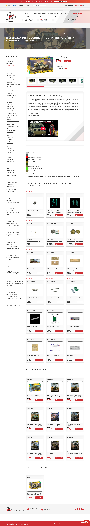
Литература (10, 210)
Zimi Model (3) (10, 132)
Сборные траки (10, 221)
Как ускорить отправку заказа (15, 283)
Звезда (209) (10, 73)
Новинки (9, 63)
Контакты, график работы (13, 305)
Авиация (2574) (10, 68)
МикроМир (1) (10, 161)
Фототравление (11, 217)
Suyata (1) (9, 128)
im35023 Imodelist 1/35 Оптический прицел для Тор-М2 (35, 211)
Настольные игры (11, 240)
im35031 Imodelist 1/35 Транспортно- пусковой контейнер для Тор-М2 (33, 328)
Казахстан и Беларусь (12, 287)
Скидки (9, 277)
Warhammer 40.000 (11, 244)
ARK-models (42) (11, 82)
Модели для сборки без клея (14, 232)
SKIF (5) (8, 146)
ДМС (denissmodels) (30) (13, 126)
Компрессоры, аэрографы (13, 212)
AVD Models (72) (11, 75)
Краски (9, 200)
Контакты (53, 25)
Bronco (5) (9, 102)
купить (68, 61)
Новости (82, 25)
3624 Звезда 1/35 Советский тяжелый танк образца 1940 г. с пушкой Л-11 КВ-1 (34, 397)
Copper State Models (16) (13, 121)
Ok (82, 523)
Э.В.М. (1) (9, 119)
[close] (68, 2)
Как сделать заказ (11, 292)
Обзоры (9, 301)
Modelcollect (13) (11, 113)
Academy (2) (10, 143)
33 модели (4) (10, 159)
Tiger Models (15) (11, 124)
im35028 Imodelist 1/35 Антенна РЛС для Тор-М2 (34, 298)
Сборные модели (15, 33)
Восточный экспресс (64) (13, 84)
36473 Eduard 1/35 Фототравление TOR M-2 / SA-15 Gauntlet (74, 357)
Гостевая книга (11, 303)
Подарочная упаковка (12, 246)
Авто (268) (9, 179)
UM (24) (8, 144)
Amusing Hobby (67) (11, 95)
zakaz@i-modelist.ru (29, 16)
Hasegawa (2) (10, 139)
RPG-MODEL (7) (10, 108)
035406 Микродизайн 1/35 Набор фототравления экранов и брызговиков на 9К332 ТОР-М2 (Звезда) (75, 270)
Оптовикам (63, 25)
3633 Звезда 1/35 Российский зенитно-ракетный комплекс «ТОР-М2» (34, 495)
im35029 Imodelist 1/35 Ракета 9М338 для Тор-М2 (54, 298)
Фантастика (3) (10, 186)
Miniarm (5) (10, 157)
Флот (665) (9, 177)
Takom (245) (10, 97)
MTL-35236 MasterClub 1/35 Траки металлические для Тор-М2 (54, 241)
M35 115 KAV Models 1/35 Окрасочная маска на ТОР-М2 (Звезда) (54, 357)
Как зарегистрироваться (13, 290)
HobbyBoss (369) (11, 93)
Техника (22, 33)
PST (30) (8, 117)
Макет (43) (9, 80)
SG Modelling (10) (11, 130)
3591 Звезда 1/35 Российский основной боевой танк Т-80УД (34, 454)
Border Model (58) (11, 88)
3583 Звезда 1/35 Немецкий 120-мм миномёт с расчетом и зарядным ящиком (75, 454)
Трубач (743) (10, 91)
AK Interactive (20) (11, 77)
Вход (41, 19)
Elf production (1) (11, 170)
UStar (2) (9, 165)
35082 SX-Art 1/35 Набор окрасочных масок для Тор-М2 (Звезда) (54, 328)
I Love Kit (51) (10, 101)
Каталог (17, 25)
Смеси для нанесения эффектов (15, 206)
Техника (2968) (10, 69)
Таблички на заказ (11, 250)
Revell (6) (9, 135)
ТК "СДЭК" (9, 285)
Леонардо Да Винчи (12, 237)
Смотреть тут (61, 1)
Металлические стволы (13, 219)
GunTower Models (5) (12, 155)
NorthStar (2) (10, 172)
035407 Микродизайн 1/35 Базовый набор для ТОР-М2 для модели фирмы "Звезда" (55, 270)
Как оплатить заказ (12, 294)
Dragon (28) (10, 110)
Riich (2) (9, 154)
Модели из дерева (11, 255)
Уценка (9, 259)
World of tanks (11, 242)
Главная (8, 25)
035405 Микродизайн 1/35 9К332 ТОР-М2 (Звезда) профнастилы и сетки (33, 357)
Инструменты (10, 208)
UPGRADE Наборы (11, 191)
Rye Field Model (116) (12, 99)
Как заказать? (74, 16)
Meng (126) (9, 86)
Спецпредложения (27, 25)
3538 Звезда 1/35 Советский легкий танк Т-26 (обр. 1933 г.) (74, 396)
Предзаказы (10, 61)
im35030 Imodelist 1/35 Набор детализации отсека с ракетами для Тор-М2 (74, 299)
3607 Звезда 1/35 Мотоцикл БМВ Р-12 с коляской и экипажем (73, 426)
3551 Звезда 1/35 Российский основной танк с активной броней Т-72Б (54, 397)
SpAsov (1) (9, 166)
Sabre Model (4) (11, 106)
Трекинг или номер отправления (15, 281)
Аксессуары (10, 264)
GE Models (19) (10, 122)
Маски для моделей (12, 223)
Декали (9, 214)
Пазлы (8, 266)
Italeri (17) (9, 111)
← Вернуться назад (31, 53)
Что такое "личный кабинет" (14, 298)
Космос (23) (10, 184)
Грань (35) (9, 148)
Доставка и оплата (41, 25)
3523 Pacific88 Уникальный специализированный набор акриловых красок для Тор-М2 (34, 270)
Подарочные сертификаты (13, 257)
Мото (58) (9, 180)
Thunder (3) (10, 137)
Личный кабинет (44, 16)
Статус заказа (10, 279)
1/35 (31, 33)
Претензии (72, 25)
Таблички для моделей (13, 248)
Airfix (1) (9, 163)
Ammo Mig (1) (10, 90)
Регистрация (46, 19)
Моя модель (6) (10, 79)
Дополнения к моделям (13, 225)
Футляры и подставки (12, 230)
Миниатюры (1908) (11, 175)
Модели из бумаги (11, 253)
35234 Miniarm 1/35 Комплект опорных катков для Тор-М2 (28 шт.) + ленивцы (75, 241)
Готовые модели (11, 189)
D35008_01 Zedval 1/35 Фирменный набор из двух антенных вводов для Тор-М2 (34, 241)
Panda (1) (9, 133)
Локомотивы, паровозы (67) (14, 182)
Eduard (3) (9, 104)
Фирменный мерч (11, 261)
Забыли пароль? (44, 20)
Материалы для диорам (13, 227)
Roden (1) (9, 152)
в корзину (60, 215)
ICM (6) (8, 141)
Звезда (27, 33)
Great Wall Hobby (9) (12, 115)
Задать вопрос (59, 16)
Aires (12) (9, 168)
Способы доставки (12, 296)
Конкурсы (9, 196)
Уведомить (39, 215)
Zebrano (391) (10, 150)
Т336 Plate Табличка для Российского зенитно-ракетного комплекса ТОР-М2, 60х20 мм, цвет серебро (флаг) (75, 328)
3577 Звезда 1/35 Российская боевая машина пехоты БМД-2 (34, 425)
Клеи (8, 198)
